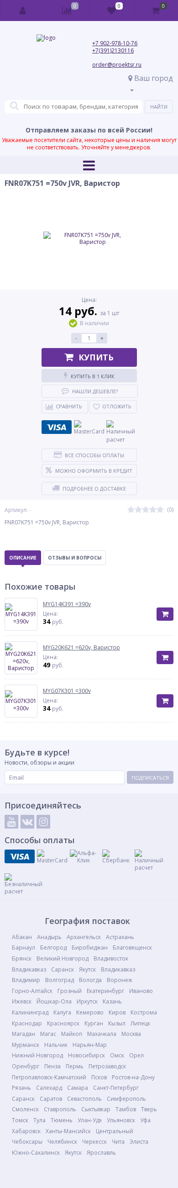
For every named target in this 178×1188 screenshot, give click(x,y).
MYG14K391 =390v (67, 604)
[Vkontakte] (27, 822)
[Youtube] (11, 822)
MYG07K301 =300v (67, 691)
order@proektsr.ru (116, 65)
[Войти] (22, 10)
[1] (131, 510)
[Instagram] (43, 822)
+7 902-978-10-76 (114, 43)
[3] (145, 510)
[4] (153, 510)
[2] (138, 510)
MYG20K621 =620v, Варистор (81, 647)
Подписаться (150, 777)
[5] (160, 510)
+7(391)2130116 (113, 50)
